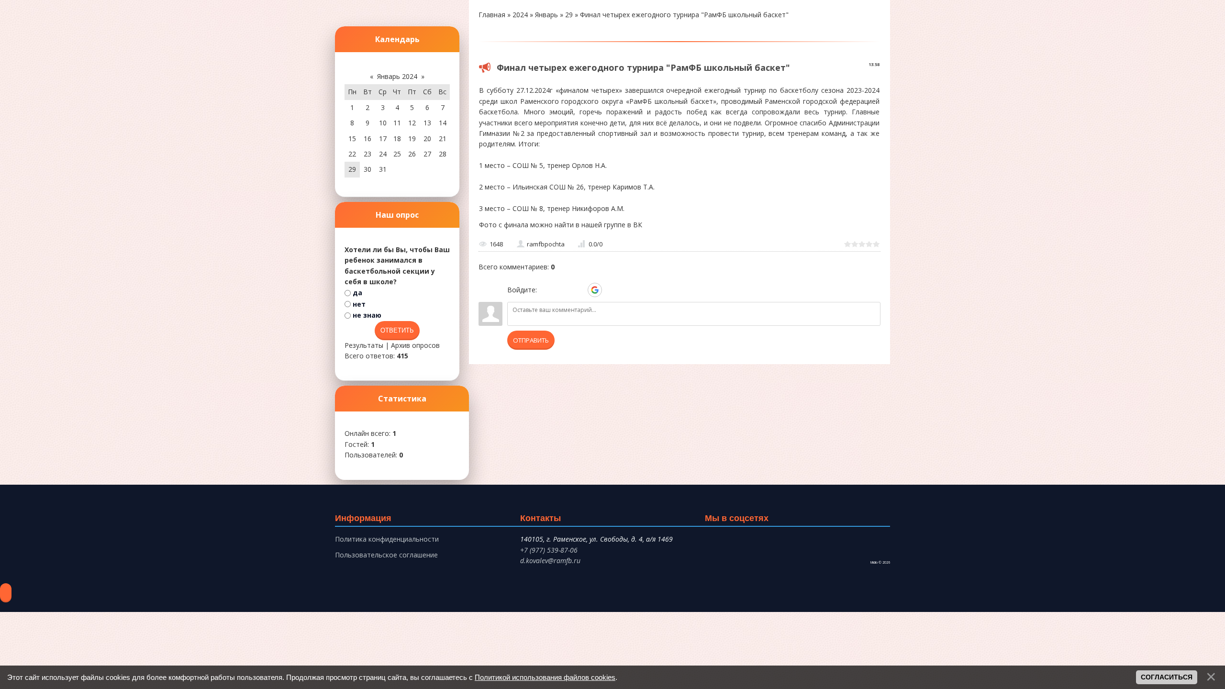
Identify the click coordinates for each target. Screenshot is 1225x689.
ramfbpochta (546, 244)
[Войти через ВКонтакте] (562, 290)
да (357, 292)
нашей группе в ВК (611, 224)
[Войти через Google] (595, 290)
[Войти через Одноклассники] (611, 290)
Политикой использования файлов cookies (545, 677)
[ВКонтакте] (708, 543)
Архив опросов (415, 345)
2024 (520, 14)
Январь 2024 (397, 76)
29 (569, 14)
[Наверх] (5, 592)
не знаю (367, 315)
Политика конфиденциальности (387, 539)
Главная (492, 14)
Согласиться (1166, 677)
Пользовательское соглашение (386, 554)
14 (442, 122)
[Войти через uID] (546, 290)
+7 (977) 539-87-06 (549, 550)
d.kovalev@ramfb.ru (550, 560)
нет (359, 304)
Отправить (531, 340)
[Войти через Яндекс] (578, 290)
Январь (546, 14)
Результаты (364, 345)
